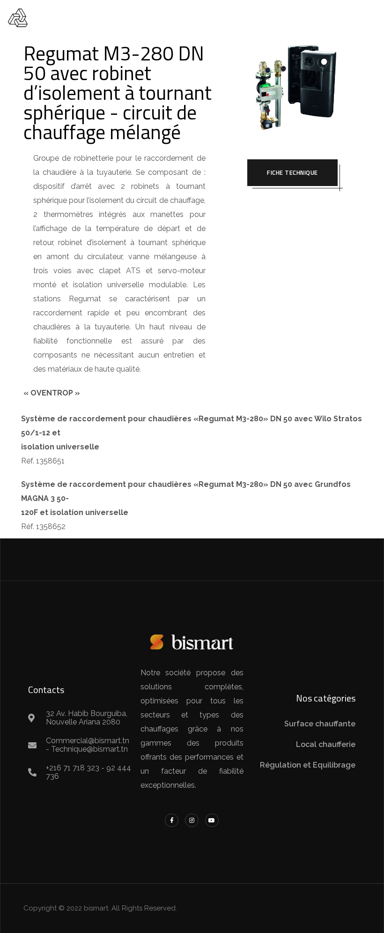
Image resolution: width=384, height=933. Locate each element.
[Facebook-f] (171, 820)
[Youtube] (212, 820)
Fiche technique (292, 172)
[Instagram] (192, 820)
